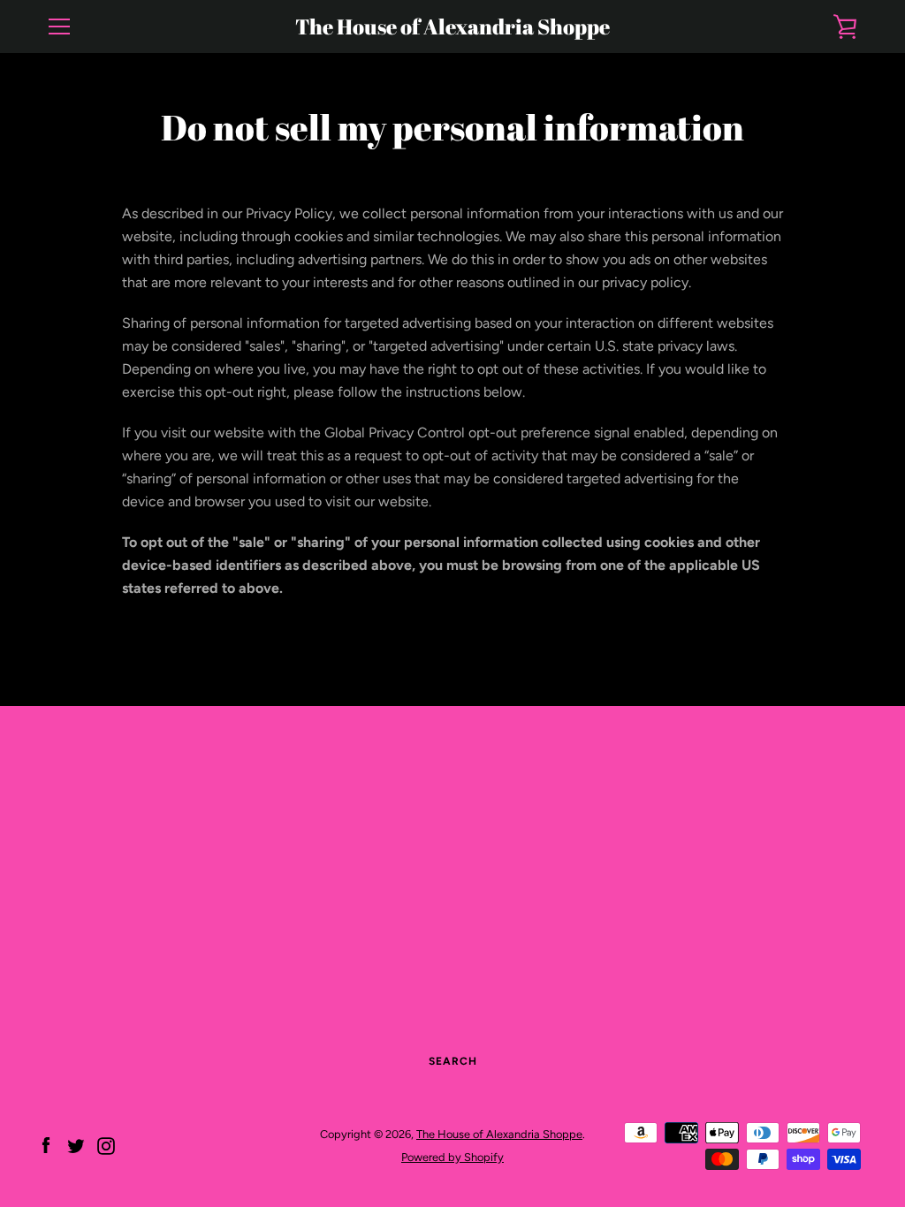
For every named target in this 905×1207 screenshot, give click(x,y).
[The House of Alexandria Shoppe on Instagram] (106, 1144)
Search (453, 1061)
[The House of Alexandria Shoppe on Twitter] (76, 1144)
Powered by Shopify (452, 1157)
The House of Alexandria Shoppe (452, 27)
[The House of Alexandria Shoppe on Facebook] (46, 1144)
